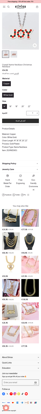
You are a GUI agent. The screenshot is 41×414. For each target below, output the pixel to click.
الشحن (16, 73)
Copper (6, 84)
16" (10, 106)
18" (16, 106)
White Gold (8, 95)
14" (4, 106)
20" (23, 106)
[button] (4, 7)
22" (29, 106)
